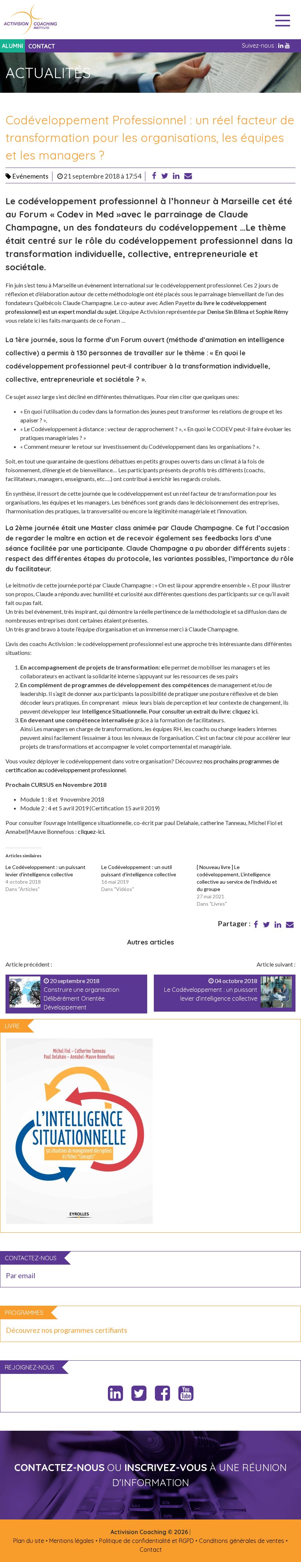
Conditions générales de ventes (241, 1540)
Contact (150, 1549)
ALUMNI (12, 46)
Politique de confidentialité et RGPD (146, 1540)
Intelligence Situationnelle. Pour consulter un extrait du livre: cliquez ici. (170, 711)
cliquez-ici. (91, 831)
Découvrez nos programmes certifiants (66, 1330)
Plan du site (28, 1540)
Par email (20, 1275)
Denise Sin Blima (228, 311)
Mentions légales (71, 1540)
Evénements (29, 176)
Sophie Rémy (272, 311)
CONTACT (41, 46)
